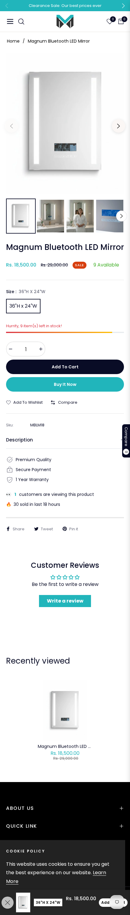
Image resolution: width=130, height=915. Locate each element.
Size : (25, 292)
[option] (65, 123)
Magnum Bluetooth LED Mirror (65, 746)
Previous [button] (11, 126)
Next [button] (118, 126)
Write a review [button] (65, 600)
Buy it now (65, 384)
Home (13, 41)
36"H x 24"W (23, 305)
